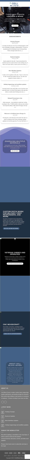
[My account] (25, 4)
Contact (23, 455)
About (9, 455)
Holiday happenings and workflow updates (15, 84)
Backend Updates (15, 57)
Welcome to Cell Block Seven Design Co (15, 113)
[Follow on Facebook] (2, 402)
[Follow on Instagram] (5, 402)
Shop (5, 455)
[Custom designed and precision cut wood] (17, 287)
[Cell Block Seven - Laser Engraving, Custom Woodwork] (14, 4)
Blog (19, 455)
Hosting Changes (15, 41)
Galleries (14, 455)
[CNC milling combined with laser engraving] (5, 294)
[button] (2, 4)
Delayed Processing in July (15, 98)
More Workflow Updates (15, 70)
